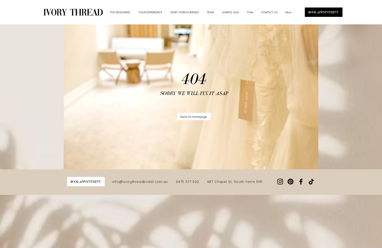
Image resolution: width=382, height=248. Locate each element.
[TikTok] (311, 181)
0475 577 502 (187, 182)
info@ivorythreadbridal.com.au (140, 182)
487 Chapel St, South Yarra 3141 (234, 182)
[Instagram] (280, 181)
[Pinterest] (290, 181)
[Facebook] (301, 181)
